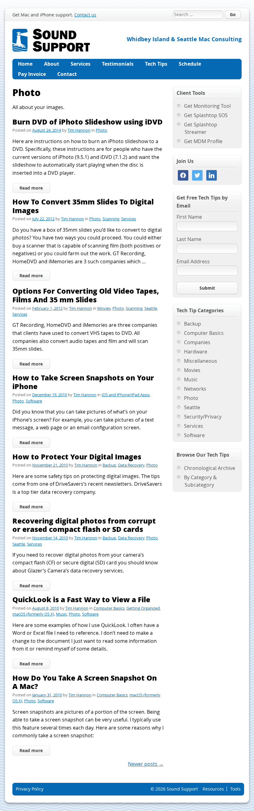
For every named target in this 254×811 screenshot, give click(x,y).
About (51, 63)
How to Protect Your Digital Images (76, 456)
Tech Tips (156, 63)
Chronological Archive (209, 468)
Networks (195, 388)
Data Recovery (131, 465)
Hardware (195, 351)
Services (80, 63)
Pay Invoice (32, 74)
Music (61, 614)
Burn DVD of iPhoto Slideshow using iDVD (87, 121)
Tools (235, 789)
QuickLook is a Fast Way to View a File (81, 599)
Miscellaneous (200, 360)
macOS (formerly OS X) (33, 614)
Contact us (85, 15)
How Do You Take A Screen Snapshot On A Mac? (84, 682)
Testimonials (118, 63)
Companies (197, 342)
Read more (31, 188)
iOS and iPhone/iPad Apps (126, 394)
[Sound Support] (51, 32)
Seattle (150, 308)
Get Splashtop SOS (206, 115)
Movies (104, 308)
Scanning (111, 218)
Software (34, 401)
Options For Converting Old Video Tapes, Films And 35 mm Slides (85, 295)
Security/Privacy (202, 416)
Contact (67, 74)
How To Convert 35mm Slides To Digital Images (83, 205)
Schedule (190, 63)
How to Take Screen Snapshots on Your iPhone (83, 381)
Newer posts (146, 764)
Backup (109, 465)
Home (25, 63)
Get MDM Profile (203, 141)
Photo (101, 130)
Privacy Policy (29, 789)
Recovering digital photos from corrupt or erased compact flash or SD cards (84, 524)
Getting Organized (143, 608)
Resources (213, 789)
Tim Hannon (79, 130)
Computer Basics (109, 608)
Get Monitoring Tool (207, 106)
